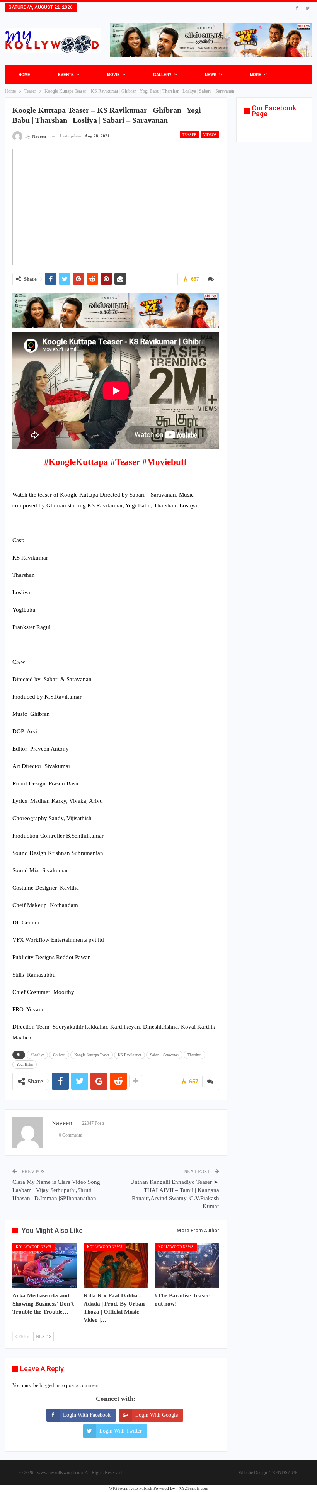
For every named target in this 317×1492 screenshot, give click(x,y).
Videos (210, 134)
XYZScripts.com (193, 1488)
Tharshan (194, 1055)
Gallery (162, 74)
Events (66, 74)
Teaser (189, 134)
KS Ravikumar (129, 1055)
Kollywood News (33, 1247)
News (210, 74)
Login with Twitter (120, 1431)
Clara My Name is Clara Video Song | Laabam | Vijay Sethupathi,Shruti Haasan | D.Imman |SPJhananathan (57, 1190)
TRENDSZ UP (283, 1472)
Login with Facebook (87, 1415)
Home (24, 74)
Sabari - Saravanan (164, 1055)
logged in (49, 1385)
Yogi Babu (24, 1064)
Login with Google (156, 1415)
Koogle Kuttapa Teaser (91, 1055)
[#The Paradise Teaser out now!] (187, 1265)
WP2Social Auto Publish (130, 1488)
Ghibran (59, 1055)
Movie (113, 74)
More (255, 74)
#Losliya (37, 1055)
